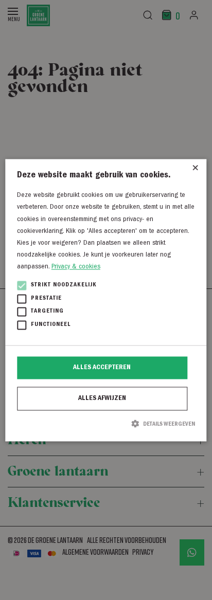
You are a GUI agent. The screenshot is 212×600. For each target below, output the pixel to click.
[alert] (106, 300)
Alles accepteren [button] (102, 368)
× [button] (195, 170)
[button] (106, 424)
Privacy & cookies (75, 266)
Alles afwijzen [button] (102, 399)
